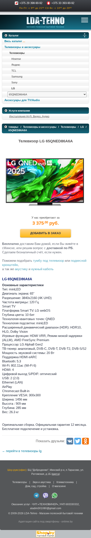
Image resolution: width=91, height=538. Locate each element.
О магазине (59, 486)
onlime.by (67, 521)
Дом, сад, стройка (35, 486)
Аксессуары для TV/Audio (22, 100)
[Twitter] (77, 441)
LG (13, 88)
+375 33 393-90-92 (62, 3)
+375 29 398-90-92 (30, 3)
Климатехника (65, 482)
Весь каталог (13, 41)
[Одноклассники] (85, 441)
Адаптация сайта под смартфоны (38, 521)
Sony (14, 82)
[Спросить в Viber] (45, 495)
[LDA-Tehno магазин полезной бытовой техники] (45, 22)
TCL (13, 70)
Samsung (16, 76)
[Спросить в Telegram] (36, 495)
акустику (21, 269)
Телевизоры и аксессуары (22, 47)
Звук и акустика (42, 482)
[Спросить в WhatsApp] (54, 495)
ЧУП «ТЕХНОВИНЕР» (45, 504)
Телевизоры (17, 53)
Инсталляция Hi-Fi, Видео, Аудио (29, 116)
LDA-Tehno (30, 513)
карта (55, 474)
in (5, 516)
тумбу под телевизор (48, 260)
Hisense (16, 58)
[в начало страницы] (84, 529)
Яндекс (15, 64)
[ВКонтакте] (69, 441)
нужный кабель (42, 269)
